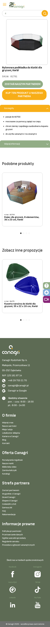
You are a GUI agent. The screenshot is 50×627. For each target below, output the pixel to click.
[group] (25, 200)
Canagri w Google (17, 390)
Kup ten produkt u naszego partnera (24, 94)
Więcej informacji (12, 144)
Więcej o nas (7, 422)
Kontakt (6, 443)
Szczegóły (9, 108)
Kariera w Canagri (10, 436)
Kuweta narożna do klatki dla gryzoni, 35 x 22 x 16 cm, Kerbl (21, 305)
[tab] (25, 108)
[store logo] (17, 5)
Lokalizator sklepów (11, 433)
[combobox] (25, 13)
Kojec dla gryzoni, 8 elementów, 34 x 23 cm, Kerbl (21, 218)
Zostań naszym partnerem (22, 84)
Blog (4, 440)
